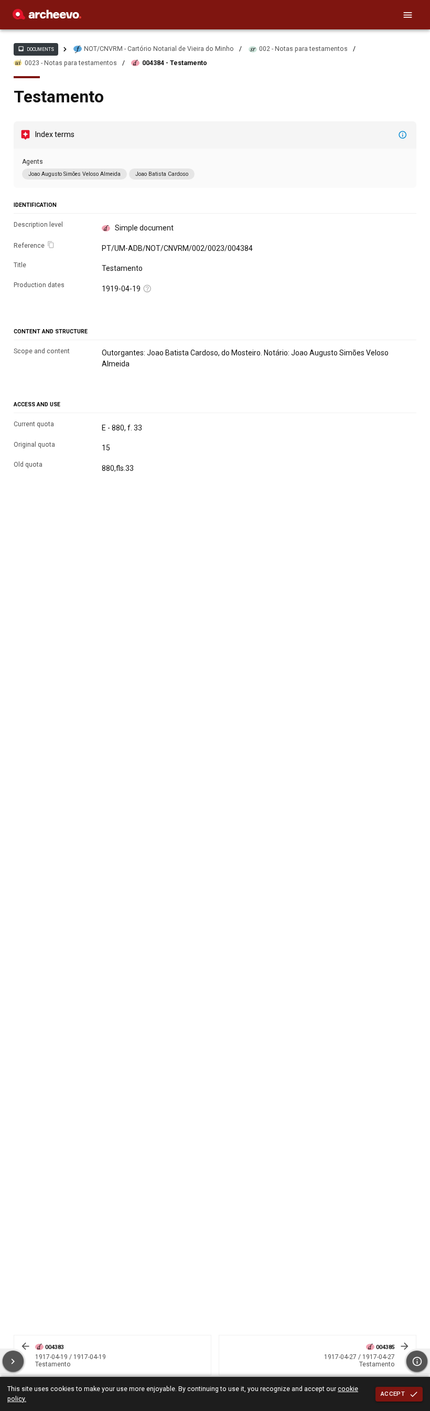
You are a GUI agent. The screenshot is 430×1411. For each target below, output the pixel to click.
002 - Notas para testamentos (303, 48)
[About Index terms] (402, 135)
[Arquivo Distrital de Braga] (47, 17)
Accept (393, 1393)
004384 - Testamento (174, 63)
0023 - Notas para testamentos (71, 63)
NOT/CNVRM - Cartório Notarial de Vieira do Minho (159, 48)
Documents (35, 49)
